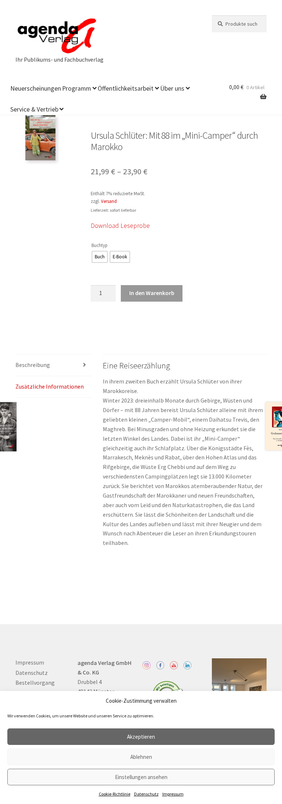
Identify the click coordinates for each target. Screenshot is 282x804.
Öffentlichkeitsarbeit (125, 88)
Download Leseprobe (120, 225)
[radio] (99, 256)
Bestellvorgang (35, 682)
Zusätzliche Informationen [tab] (49, 386)
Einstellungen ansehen (141, 777)
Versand (109, 201)
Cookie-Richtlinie (114, 794)
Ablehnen (141, 756)
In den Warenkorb (151, 293)
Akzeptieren (141, 736)
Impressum (173, 794)
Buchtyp (99, 245)
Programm (76, 88)
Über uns (172, 88)
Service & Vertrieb (34, 109)
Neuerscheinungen (35, 88)
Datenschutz (146, 794)
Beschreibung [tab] (32, 364)
